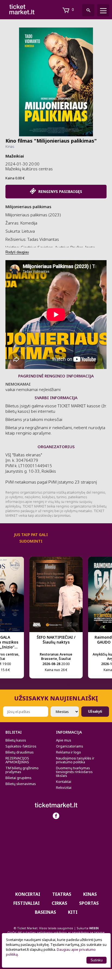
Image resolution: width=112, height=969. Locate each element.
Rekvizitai (63, 787)
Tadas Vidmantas (43, 239)
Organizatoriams (69, 746)
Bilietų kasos (15, 740)
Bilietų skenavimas (20, 783)
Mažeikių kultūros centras (29, 168)
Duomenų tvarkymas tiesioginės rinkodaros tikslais (74, 771)
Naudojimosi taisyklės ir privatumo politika (75, 760)
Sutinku (96, 960)
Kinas (9, 146)
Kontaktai (63, 781)
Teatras (61, 894)
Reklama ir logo (68, 752)
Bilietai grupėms (18, 777)
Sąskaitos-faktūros (20, 746)
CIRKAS (59, 903)
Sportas (89, 903)
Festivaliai (26, 903)
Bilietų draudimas (19, 752)
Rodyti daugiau (17, 252)
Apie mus (63, 740)
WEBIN (94, 928)
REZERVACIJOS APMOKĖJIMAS (17, 760)
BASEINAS (45, 912)
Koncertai (27, 894)
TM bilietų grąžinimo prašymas (22, 769)
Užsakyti (95, 711)
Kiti (72, 912)
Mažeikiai (14, 156)
